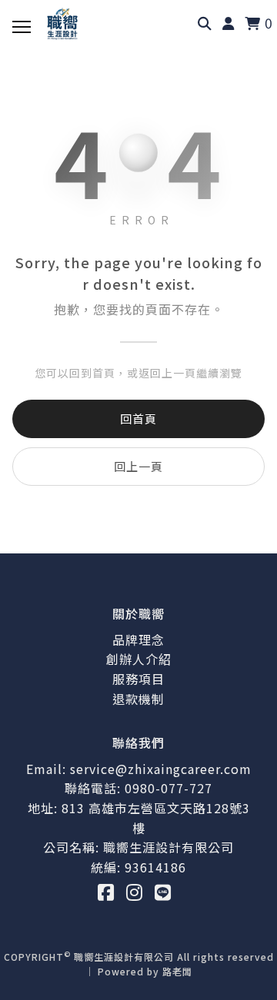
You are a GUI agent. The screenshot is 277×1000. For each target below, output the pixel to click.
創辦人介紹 (139, 659)
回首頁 (138, 418)
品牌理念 (138, 639)
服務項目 (138, 678)
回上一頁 (138, 466)
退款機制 (138, 698)
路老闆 (177, 971)
